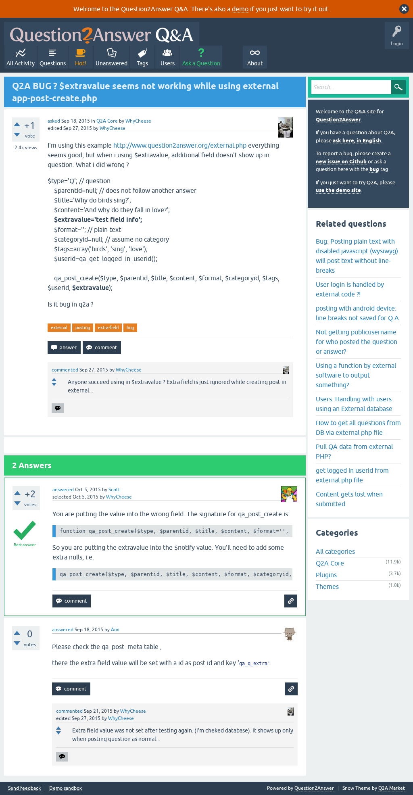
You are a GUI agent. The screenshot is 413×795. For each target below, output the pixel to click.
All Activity (20, 63)
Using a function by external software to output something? (356, 375)
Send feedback (24, 788)
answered (63, 489)
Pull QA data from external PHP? (354, 451)
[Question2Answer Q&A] (101, 34)
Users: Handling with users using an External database (354, 403)
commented (65, 370)
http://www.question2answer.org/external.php (179, 145)
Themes (327, 586)
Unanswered (111, 63)
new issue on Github (341, 162)
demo (240, 9)
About (255, 63)
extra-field (108, 327)
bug (130, 327)
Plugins (326, 574)
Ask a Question (201, 63)
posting (82, 327)
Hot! (80, 63)
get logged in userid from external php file (352, 475)
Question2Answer (338, 120)
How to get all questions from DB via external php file (358, 427)
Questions (53, 63)
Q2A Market (391, 788)
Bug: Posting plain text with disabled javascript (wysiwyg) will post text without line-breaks (357, 256)
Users (168, 63)
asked (54, 121)
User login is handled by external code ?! (350, 289)
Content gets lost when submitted (349, 498)
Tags (142, 63)
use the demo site (338, 190)
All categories (335, 551)
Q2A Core (107, 121)
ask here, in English (357, 141)
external (59, 327)
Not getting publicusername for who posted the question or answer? (356, 341)
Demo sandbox (65, 788)
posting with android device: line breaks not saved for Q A (357, 313)
